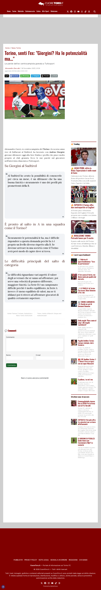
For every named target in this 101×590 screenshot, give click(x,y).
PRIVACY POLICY (30, 560)
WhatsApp (26, 76)
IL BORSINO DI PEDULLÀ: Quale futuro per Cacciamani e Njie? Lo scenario (86, 441)
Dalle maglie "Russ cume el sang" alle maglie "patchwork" (87, 322)
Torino (14, 11)
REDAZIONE (73, 560)
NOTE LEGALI (44, 560)
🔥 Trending (75, 144)
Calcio (38, 11)
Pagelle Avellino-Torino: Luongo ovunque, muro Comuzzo (86, 342)
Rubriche (21, 11)
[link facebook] (71, 11)
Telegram (36, 76)
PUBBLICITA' (18, 560)
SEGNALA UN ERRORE (58, 560)
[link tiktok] (85, 11)
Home (9, 11)
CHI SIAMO (83, 560)
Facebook (15, 76)
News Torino (16, 48)
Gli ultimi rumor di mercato (80, 396)
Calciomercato (30, 11)
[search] (94, 11)
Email (55, 76)
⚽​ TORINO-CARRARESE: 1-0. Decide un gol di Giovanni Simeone (86, 304)
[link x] (68, 11)
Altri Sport (45, 11)
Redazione (54, 11)
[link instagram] (75, 11)
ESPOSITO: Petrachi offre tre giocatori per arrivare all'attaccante (87, 422)
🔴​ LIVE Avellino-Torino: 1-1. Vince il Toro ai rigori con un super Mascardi (87, 361)
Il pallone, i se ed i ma (85, 379)
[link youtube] (78, 11)
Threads (46, 76)
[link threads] (89, 11)
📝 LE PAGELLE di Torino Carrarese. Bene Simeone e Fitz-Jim (86, 290)
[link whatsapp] (82, 11)
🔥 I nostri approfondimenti (80, 255)
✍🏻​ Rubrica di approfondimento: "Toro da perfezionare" (86, 261)
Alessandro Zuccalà (12, 68)
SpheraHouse (54, 586)
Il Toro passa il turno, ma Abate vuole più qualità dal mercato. (87, 276)
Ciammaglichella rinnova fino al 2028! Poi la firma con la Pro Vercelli (86, 403)
